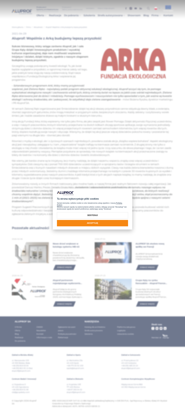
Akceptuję (92, 223)
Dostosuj (92, 215)
